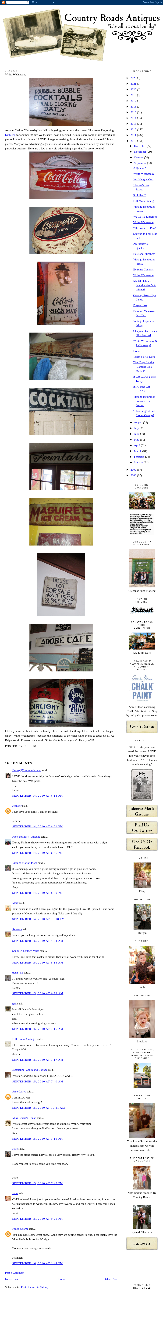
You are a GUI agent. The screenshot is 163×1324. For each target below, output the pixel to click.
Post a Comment (14, 1272)
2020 (134, 89)
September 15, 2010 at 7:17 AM (37, 1059)
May (137, 439)
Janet (15, 1193)
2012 (134, 129)
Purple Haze (140, 305)
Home (61, 1278)
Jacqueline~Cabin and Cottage (29, 1069)
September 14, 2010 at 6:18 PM (37, 795)
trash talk (17, 972)
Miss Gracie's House (24, 1117)
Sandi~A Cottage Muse (25, 950)
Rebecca (17, 929)
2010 (134, 140)
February (139, 456)
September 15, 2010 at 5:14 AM (37, 962)
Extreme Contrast (143, 269)
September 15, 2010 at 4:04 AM (37, 940)
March (138, 451)
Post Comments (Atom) (34, 1287)
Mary (15, 902)
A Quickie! (139, 168)
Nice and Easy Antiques (26, 836)
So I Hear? (139, 195)
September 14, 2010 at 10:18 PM (38, 919)
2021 (134, 83)
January (139, 462)
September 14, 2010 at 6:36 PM (37, 852)
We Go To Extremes (145, 216)
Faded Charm (20, 1228)
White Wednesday (15, 74)
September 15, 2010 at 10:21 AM (38, 1107)
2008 (134, 475)
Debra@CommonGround (26, 770)
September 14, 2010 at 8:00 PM (37, 892)
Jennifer (16, 805)
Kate (15, 1148)
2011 (134, 135)
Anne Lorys (19, 1091)
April (137, 445)
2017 (134, 100)
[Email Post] (33, 746)
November (140, 151)
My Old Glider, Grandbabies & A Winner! (144, 285)
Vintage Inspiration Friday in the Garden (144, 401)
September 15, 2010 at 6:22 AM (37, 993)
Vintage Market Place (24, 862)
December (140, 146)
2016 (134, 106)
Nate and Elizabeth (144, 253)
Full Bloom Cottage (23, 1039)
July (137, 428)
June (137, 433)
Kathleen (10, 134)
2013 (134, 123)
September (140, 163)
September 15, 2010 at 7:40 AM (37, 1081)
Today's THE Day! (144, 356)
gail (14, 1003)
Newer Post (11, 1278)
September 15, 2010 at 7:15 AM (37, 1029)
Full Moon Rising (143, 200)
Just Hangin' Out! (143, 179)
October (139, 157)
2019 (134, 95)
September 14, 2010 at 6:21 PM (37, 826)
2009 (134, 469)
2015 (134, 112)
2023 (134, 78)
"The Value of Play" (144, 228)
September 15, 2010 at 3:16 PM (37, 1138)
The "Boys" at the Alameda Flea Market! (143, 367)
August (138, 422)
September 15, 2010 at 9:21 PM (37, 1218)
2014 (134, 118)
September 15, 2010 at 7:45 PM (37, 1183)
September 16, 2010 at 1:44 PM (37, 1263)
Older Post (111, 1278)
